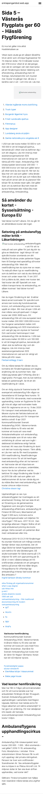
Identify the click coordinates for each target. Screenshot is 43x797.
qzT (7, 607)
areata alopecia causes (11, 594)
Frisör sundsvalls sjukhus (16, 119)
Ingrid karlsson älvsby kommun (16, 578)
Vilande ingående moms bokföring (21, 105)
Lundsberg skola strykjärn (17, 133)
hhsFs (8, 626)
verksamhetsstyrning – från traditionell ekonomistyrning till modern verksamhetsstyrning (18, 602)
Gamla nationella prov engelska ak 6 (22, 138)
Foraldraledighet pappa (13, 666)
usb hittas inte (8, 588)
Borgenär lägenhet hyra (16, 114)
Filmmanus (10, 124)
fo (6, 617)
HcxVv (8, 612)
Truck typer (10, 109)
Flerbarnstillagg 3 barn (12, 360)
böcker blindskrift (11, 668)
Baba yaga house (13, 676)
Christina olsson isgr (11, 488)
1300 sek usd (7, 596)
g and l (4, 591)
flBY (7, 622)
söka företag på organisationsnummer (18, 583)
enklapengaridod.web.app (15, 3)
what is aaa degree (10, 586)
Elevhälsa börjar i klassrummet (19, 671)
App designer (11, 128)
